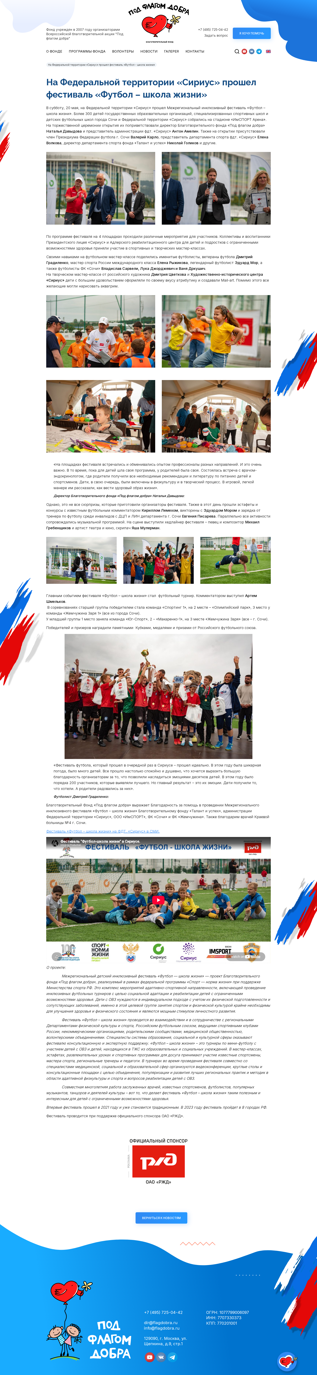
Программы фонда (87, 51)
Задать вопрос (216, 35)
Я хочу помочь (251, 33)
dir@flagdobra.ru (161, 1322)
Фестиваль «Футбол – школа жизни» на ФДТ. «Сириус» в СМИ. (103, 831)
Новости (148, 51)
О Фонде (54, 51)
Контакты (194, 51)
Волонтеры (123, 51)
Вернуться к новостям (161, 1218)
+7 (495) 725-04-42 (213, 29)
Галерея (171, 51)
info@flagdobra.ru (162, 1328)
